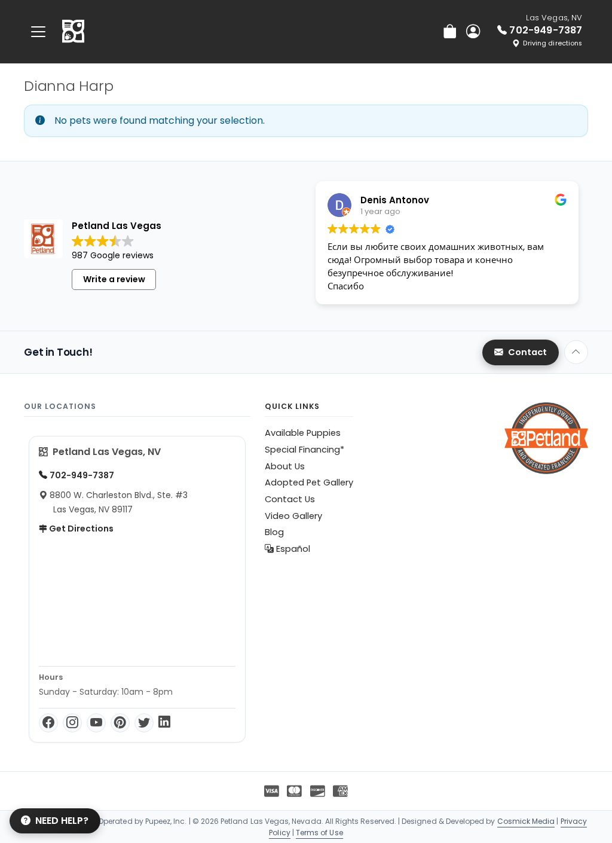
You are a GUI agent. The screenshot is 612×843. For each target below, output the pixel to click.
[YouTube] (96, 722)
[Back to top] (576, 352)
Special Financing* (304, 450)
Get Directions (80, 528)
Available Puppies (303, 433)
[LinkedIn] (164, 722)
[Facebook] (48, 722)
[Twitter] (144, 722)
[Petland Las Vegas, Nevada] (73, 32)
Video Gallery (293, 516)
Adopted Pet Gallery (309, 482)
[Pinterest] (120, 722)
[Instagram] (72, 722)
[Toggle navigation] (38, 31)
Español (292, 549)
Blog (274, 532)
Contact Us (290, 499)
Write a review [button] (114, 279)
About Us (285, 466)
